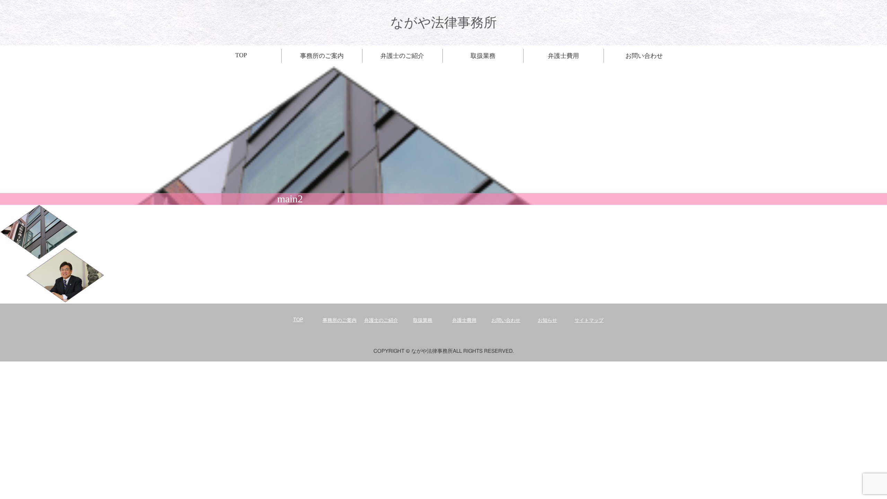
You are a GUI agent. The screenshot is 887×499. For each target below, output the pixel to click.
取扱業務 (422, 320)
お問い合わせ (505, 320)
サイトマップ (589, 320)
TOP (298, 319)
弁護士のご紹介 (381, 320)
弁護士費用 (464, 320)
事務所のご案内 (340, 320)
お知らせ (547, 320)
